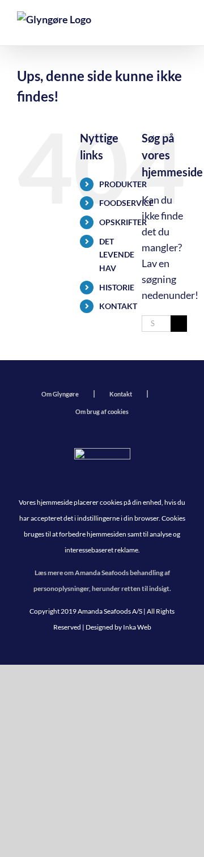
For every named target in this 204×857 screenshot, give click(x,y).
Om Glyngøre (60, 394)
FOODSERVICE (126, 203)
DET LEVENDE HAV (116, 255)
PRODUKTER (123, 184)
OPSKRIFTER (123, 222)
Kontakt (120, 394)
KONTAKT (118, 306)
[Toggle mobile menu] (180, 25)
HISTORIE (116, 287)
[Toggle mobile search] (156, 25)
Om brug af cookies (102, 411)
